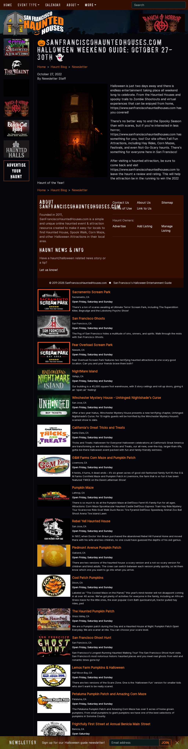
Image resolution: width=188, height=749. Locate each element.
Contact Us (121, 202)
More (89, 5)
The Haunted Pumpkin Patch (93, 611)
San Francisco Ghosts (88, 318)
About (72, 5)
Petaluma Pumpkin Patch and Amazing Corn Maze (109, 694)
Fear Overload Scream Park (92, 345)
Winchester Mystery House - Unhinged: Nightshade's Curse (116, 398)
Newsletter (80, 67)
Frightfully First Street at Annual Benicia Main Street (111, 724)
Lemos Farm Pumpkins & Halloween (98, 667)
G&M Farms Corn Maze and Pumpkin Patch (103, 458)
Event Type (27, 5)
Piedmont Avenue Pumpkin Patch (96, 547)
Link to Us (144, 208)
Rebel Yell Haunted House (91, 521)
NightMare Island (84, 371)
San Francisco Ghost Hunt (91, 637)
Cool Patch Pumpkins (87, 577)
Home (8, 5)
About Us (144, 202)
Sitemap (167, 202)
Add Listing (144, 226)
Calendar (53, 5)
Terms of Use (122, 208)
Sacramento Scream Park (91, 292)
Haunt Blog (59, 67)
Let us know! (48, 270)
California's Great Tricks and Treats (98, 427)
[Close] (177, 743)
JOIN (165, 742)
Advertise (119, 226)
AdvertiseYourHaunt (16, 171)
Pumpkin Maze (83, 487)
